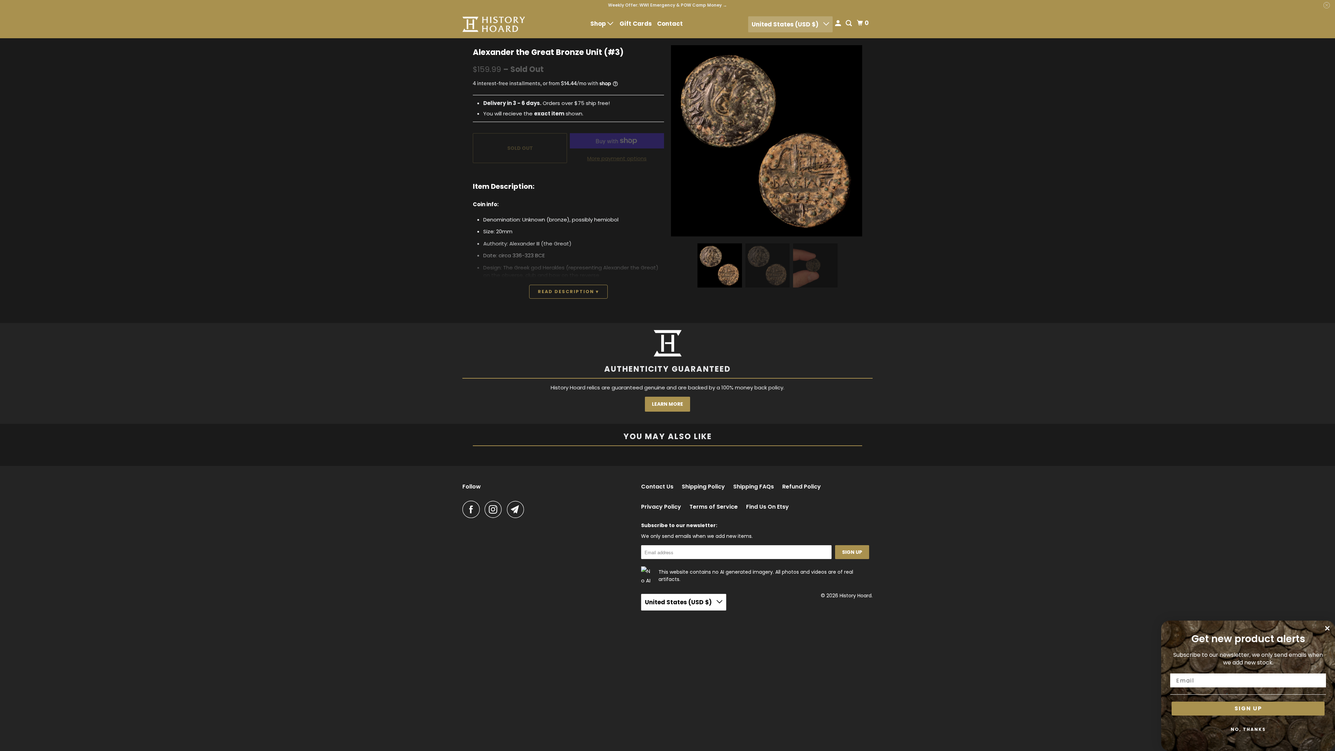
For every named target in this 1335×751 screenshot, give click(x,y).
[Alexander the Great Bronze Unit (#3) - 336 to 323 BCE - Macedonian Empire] (766, 140)
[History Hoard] (493, 24)
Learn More (667, 404)
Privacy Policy (661, 507)
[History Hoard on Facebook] (472, 509)
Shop (598, 23)
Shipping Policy (703, 487)
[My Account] (838, 23)
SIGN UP (1248, 708)
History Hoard (856, 595)
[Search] (849, 23)
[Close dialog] (1327, 628)
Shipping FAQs (753, 487)
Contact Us (657, 487)
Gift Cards (636, 23)
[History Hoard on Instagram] (495, 509)
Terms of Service (713, 507)
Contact (670, 23)
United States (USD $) (786, 24)
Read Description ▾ (568, 291)
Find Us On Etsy (767, 507)
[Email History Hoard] (517, 509)
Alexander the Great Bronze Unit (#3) (548, 52)
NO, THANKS (1248, 729)
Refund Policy (801, 487)
